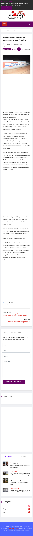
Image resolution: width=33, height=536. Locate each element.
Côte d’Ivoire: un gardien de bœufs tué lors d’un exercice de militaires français (20, 474)
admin (8, 44)
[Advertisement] (16, 93)
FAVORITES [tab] (9, 456)
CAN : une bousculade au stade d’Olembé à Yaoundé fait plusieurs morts (19, 482)
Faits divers (9, 30)
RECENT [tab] (25, 456)
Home (4, 30)
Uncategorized (14, 488)
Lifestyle (5, 509)
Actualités (13, 471)
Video (4, 512)
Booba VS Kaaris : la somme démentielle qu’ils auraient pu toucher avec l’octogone (20, 465)
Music (11, 462)
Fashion (5, 506)
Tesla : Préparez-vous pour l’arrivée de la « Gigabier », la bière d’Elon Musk (20, 491)
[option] (15, 4)
